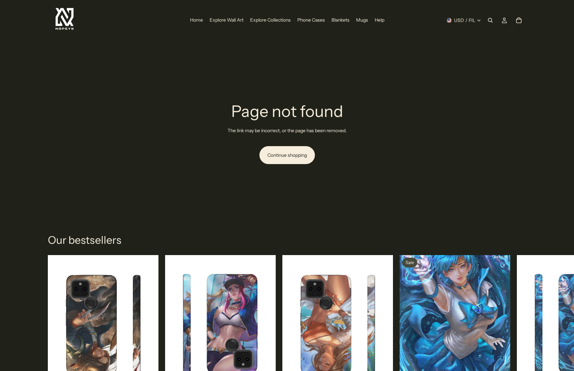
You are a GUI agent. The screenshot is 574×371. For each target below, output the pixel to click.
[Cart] (519, 20)
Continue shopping (287, 155)
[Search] (490, 20)
